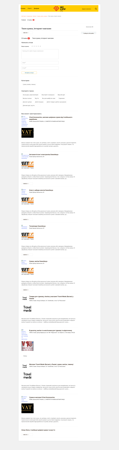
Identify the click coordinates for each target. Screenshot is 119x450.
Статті (29, 8)
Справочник (29, 16)
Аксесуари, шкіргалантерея (30, 94)
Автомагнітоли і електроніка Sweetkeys (43, 154)
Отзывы (29, 20)
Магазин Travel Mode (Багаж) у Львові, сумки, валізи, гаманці (51, 364)
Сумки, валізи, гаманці (42, 16)
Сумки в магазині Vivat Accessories (42, 397)
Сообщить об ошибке (88, 33)
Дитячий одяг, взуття (28, 105)
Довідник (36, 8)
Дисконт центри (27, 102)
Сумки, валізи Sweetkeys (38, 261)
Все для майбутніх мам (48, 98)
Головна (23, 8)
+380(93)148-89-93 (28, 183)
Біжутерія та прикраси (48, 94)
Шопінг (34, 16)
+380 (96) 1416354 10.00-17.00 (30, 32)
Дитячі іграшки (39, 102)
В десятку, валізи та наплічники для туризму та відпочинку (50, 330)
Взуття (37, 98)
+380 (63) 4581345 (27, 434)
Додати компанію (86, 8)
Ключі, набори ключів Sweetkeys (41, 190)
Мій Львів (23, 16)
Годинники (62, 98)
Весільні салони (27, 98)
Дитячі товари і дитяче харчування (56, 102)
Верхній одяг (61, 94)
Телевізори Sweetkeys (37, 226)
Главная (23, 20)
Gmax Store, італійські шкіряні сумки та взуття (38, 430)
